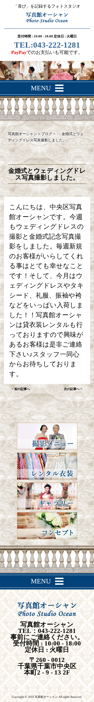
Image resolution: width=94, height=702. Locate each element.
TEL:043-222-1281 (47, 45)
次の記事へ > (73, 389)
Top (88, 694)
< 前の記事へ (21, 389)
